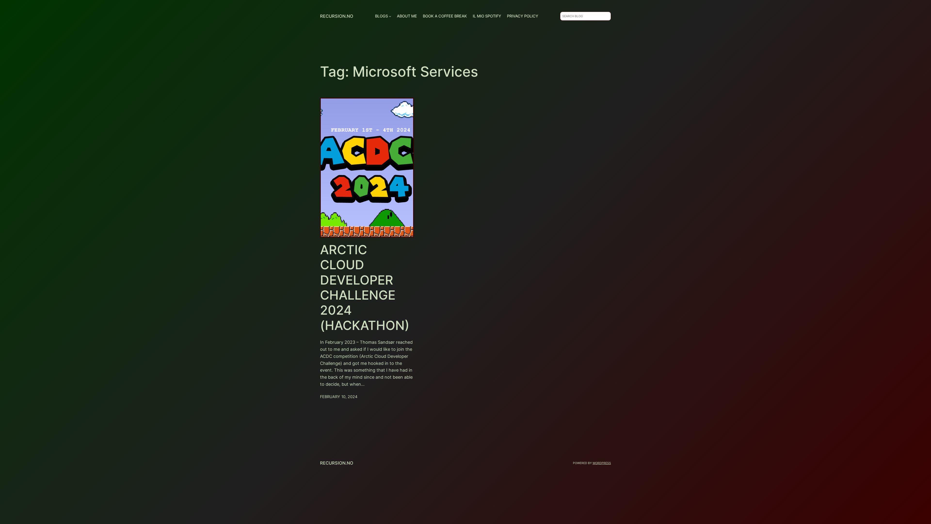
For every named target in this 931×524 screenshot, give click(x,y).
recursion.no (336, 16)
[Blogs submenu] (390, 16)
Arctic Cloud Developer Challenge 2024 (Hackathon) (364, 287)
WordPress (602, 463)
